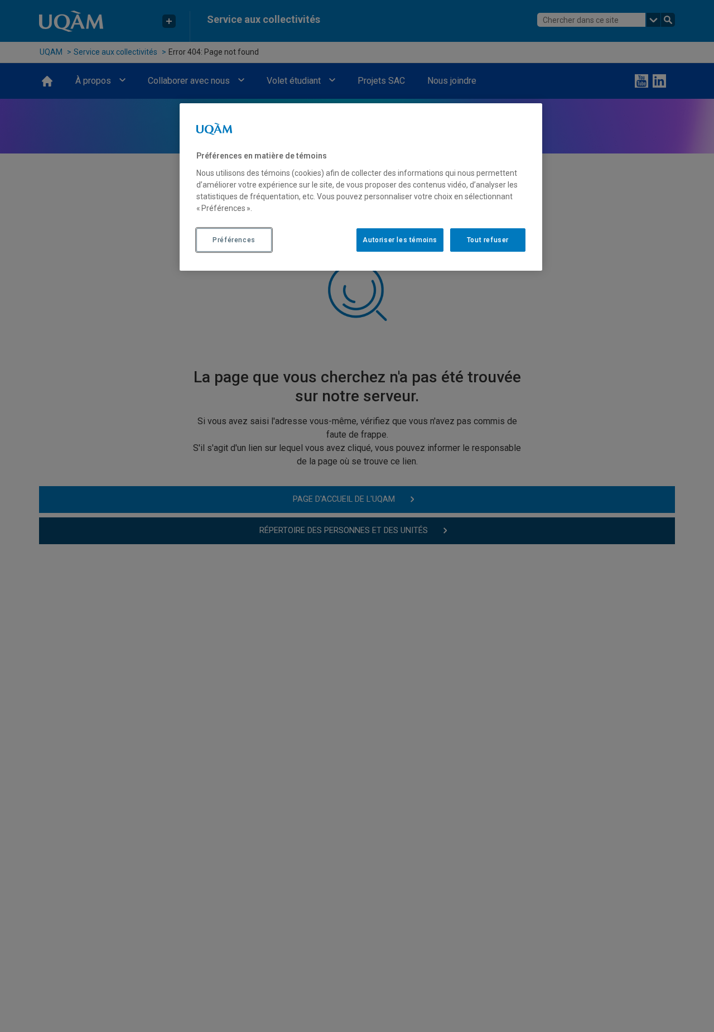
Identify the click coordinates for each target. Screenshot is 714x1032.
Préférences (234, 239)
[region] (361, 187)
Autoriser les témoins (400, 239)
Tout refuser (488, 239)
